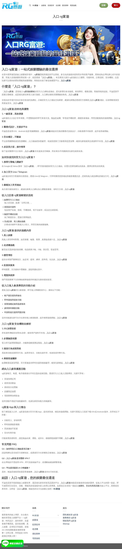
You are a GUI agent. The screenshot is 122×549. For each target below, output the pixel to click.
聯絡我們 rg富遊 (69, 521)
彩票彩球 (51, 5)
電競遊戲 (73, 5)
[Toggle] (58, 515)
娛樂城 (43, 5)
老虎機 (58, 5)
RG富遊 (35, 5)
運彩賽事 (65, 5)
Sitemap (66, 523)
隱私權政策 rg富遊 (70, 514)
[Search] (30, 5)
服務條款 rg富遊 (69, 517)
